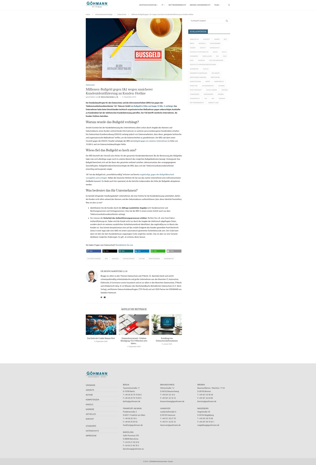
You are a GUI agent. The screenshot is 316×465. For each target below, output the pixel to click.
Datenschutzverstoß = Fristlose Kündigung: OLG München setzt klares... (134, 341)
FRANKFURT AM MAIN (132, 408)
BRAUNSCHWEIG (167, 385)
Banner (217, 39)
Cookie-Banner (215, 43)
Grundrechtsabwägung (198, 73)
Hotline (142, 259)
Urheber (221, 94)
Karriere (90, 409)
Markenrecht (219, 81)
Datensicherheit (129, 259)
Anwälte (90, 390)
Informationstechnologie (103, 14)
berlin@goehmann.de (131, 401)
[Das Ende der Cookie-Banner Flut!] (101, 324)
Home (88, 14)
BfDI (106, 259)
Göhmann (90, 385)
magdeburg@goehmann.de (208, 425)
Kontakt (90, 419)
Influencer (215, 73)
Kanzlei (89, 404)
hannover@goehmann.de (170, 425)
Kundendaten (169, 259)
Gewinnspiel (194, 69)
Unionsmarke (208, 94)
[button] (93, 251)
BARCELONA (128, 432)
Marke (207, 81)
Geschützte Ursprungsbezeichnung (203, 64)
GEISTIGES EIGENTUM (147, 5)
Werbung (222, 98)
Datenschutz (121, 14)
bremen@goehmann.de (206, 401)
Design (215, 52)
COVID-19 (203, 48)
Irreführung (215, 77)
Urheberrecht (195, 98)
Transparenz (194, 94)
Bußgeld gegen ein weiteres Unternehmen (150, 141)
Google (205, 69)
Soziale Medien (211, 90)
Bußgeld (115, 259)
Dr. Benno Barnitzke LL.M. (108, 97)
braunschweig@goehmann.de (172, 401)
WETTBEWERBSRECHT (177, 5)
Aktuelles (91, 414)
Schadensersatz (208, 86)
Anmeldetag (194, 39)
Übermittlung (213, 103)
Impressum (91, 436)
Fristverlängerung (216, 60)
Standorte (91, 426)
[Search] (229, 5)
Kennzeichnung (195, 81)
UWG (212, 98)
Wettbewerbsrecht (197, 103)
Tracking (224, 90)
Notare (89, 395)
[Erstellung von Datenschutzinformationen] (167, 324)
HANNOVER (165, 408)
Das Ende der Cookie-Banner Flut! (101, 338)
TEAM (216, 5)
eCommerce (194, 56)
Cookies (193, 48)
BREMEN (201, 385)
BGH (225, 39)
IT (162, 5)
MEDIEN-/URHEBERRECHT (200, 5)
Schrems (221, 86)
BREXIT (192, 43)
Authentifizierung (94, 259)
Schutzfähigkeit (196, 90)
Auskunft (206, 39)
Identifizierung (154, 259)
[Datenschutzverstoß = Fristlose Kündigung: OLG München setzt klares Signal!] (134, 324)
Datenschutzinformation (199, 52)
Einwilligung (207, 56)
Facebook (201, 60)
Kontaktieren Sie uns (124, 245)
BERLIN (126, 385)
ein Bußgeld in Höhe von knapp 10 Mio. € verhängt (151, 106)
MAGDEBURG (202, 408)
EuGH (225, 56)
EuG (217, 56)
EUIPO (192, 60)
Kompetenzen (92, 400)
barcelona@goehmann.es (133, 449)
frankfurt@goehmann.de (133, 425)
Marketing (194, 86)
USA (205, 98)
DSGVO (224, 52)
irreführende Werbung (198, 77)
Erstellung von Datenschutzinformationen (167, 339)
